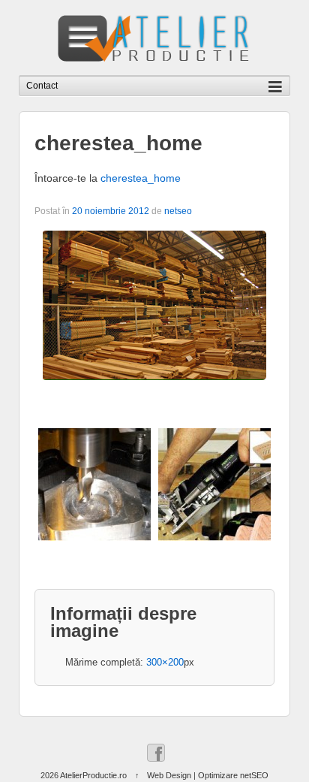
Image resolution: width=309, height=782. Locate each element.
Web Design (169, 775)
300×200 (165, 662)
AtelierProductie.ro (93, 775)
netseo (178, 211)
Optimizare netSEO (233, 775)
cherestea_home (140, 178)
